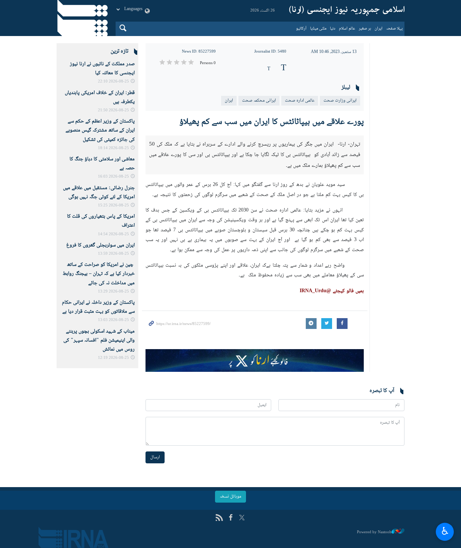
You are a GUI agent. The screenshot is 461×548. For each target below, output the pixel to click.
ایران (378, 28)
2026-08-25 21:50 (113, 110)
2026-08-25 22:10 (113, 81)
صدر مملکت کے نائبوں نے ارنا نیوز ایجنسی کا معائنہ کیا (102, 68)
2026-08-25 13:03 (113, 320)
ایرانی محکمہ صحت (259, 100)
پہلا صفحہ (394, 28)
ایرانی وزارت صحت (340, 100)
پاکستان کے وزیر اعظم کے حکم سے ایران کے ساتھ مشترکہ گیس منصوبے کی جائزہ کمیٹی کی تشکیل (100, 130)
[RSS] (219, 518)
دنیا (332, 28)
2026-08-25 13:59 (113, 253)
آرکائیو (301, 28)
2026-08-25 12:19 (113, 358)
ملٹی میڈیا (318, 28)
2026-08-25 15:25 (113, 205)
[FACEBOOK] (231, 518)
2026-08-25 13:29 (113, 291)
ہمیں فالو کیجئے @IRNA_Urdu (332, 291)
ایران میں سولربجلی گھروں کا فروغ (100, 245)
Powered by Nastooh (374, 532)
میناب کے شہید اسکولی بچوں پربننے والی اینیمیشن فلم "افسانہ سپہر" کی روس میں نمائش (99, 340)
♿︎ (445, 530)
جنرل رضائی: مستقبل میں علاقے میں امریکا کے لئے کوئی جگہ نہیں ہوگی (99, 192)
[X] (242, 518)
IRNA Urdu (346, 11)
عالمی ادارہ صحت (299, 100)
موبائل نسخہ (230, 496)
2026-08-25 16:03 (113, 176)
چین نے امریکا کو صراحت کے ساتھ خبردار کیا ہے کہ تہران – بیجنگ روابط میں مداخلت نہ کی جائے (99, 273)
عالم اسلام (347, 28)
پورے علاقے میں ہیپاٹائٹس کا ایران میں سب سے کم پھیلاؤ (271, 122)
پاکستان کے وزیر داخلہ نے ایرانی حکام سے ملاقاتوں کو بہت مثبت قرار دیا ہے (98, 307)
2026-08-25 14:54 (113, 234)
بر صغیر (365, 28)
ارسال (155, 457)
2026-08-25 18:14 (113, 148)
